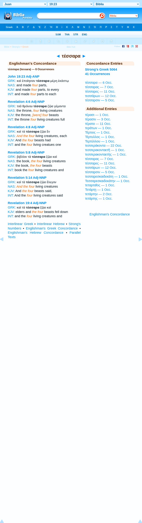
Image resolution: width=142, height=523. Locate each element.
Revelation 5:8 (19, 152)
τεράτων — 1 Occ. (98, 128)
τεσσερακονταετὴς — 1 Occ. (105, 154)
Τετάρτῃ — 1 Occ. (98, 189)
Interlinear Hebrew (51, 224)
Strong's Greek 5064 (101, 69)
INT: (11, 94)
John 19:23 (16, 76)
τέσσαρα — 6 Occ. (98, 82)
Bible (6, 47)
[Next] (137, 247)
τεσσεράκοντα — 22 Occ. (103, 145)
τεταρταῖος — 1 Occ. (100, 185)
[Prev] (4, 247)
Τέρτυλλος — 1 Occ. (100, 137)
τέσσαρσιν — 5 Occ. (100, 100)
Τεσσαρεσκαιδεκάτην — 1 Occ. (107, 181)
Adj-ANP (32, 76)
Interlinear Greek (20, 224)
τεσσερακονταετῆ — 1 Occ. (105, 150)
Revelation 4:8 (19, 127)
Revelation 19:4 (20, 203)
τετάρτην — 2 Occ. (98, 194)
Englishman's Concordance (109, 214)
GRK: (12, 81)
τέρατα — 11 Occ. (98, 124)
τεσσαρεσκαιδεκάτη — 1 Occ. (106, 176)
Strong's (16, 47)
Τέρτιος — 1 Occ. (97, 132)
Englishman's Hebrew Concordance (35, 232)
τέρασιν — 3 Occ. (98, 119)
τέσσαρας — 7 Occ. (99, 87)
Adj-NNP (38, 102)
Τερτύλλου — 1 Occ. (100, 141)
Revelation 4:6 (19, 102)
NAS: (12, 85)
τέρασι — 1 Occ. (97, 115)
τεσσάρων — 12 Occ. (100, 96)
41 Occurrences (97, 74)
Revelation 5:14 (20, 177)
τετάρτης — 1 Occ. (98, 198)
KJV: (11, 89)
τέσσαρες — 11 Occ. (100, 91)
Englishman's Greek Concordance (52, 228)
